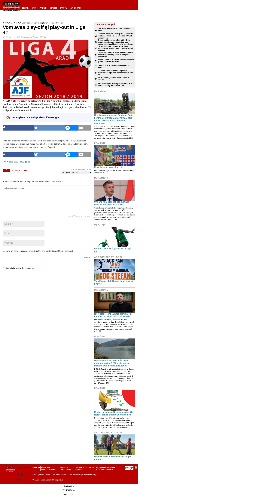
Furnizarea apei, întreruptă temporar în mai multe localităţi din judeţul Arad (116, 85)
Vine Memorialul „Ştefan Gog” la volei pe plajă (113, 282)
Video (43, 8)
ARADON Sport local (22, 23)
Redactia (36, 467)
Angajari (75, 8)
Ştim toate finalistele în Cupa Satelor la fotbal (114, 30)
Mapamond (101, 91)
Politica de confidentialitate (48, 468)
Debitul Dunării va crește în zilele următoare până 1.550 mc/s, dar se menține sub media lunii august (111, 363)
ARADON (6, 23)
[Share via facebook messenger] (71, 128)
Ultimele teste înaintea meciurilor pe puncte (112, 457)
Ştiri (34, 8)
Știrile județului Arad (41, 475)
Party (63, 8)
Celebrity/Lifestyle (89, 475)
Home (25, 8)
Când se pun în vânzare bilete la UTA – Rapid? (114, 67)
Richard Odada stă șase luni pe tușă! (113, 248)
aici (33, 268)
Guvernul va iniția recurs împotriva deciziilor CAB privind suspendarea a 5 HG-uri (116, 73)
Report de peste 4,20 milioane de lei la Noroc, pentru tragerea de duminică (113, 413)
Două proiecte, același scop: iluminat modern (113, 79)
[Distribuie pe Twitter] (49, 128)
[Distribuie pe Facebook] (18, 128)
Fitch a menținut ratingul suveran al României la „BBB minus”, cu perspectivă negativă (115, 48)
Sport (53, 8)
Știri (20, 475)
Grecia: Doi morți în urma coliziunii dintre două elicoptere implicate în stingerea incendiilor (115, 55)
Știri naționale (75, 475)
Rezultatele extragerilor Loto (108, 167)
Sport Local (46, 480)
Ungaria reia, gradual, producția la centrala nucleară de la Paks (111, 203)
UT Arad (99, 225)
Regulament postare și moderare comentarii (105, 468)
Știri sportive (57, 480)
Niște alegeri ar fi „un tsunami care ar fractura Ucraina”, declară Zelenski (113, 315)
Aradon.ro (23, 467)
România (100, 143)
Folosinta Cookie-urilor (65, 468)
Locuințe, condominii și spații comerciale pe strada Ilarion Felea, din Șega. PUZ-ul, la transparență (116, 36)
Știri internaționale (59, 475)
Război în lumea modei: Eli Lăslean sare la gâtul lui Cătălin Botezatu (116, 61)
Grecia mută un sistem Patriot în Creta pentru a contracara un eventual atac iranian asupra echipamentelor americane (115, 42)
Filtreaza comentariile (81, 169)
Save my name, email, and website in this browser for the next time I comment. (39, 250)
